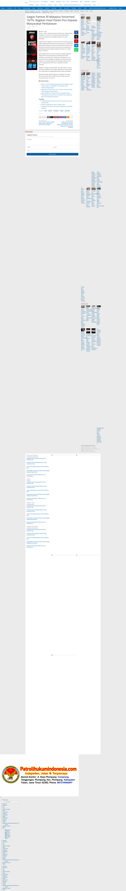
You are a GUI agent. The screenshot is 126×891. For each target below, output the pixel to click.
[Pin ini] (76, 41)
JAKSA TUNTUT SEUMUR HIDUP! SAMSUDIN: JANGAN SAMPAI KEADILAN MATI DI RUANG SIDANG (94, 179)
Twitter (7, 831)
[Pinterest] (55, 117)
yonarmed (67, 110)
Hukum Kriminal (84, 447)
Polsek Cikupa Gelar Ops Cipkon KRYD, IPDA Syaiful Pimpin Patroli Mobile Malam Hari (98, 316)
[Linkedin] (64, 117)
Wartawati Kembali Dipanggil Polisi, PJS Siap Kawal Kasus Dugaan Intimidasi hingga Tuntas (83, 83)
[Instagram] (61, 117)
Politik (91, 450)
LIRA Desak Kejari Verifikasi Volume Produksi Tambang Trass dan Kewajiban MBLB (83, 51)
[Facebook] (48, 117)
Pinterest (8, 832)
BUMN (92, 449)
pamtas (50, 110)
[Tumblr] (58, 117)
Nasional (82, 449)
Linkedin (8, 837)
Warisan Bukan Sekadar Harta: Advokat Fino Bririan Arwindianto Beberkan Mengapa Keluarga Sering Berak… (99, 31)
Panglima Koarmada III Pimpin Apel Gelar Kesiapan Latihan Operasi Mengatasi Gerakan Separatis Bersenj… (88, 343)
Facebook (8, 830)
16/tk (45, 110)
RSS (7, 838)
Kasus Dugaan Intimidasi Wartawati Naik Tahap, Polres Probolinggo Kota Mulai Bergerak (99, 179)
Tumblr (7, 834)
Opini (90, 447)
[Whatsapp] (76, 50)
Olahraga (83, 450)
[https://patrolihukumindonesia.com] (26, 2)
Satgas (61, 110)
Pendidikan (88, 449)
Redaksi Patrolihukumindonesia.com (88, 451)
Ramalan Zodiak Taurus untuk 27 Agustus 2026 (53, 104)
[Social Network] (98, 5)
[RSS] (67, 117)
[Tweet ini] (76, 37)
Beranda (82, 446)
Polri (94, 446)
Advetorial (88, 446)
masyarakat (65, 37)
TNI (91, 446)
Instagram (8, 835)
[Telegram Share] (76, 45)
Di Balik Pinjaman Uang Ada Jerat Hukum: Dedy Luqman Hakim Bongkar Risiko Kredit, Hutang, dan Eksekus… (99, 58)
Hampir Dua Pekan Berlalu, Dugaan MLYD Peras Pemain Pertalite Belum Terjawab (83, 293)
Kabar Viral (97, 449)
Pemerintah (94, 447)
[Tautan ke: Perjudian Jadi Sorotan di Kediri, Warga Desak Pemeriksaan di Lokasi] (88, 18)
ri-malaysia (56, 110)
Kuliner (87, 450)
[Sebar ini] (76, 32)
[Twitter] (51, 117)
